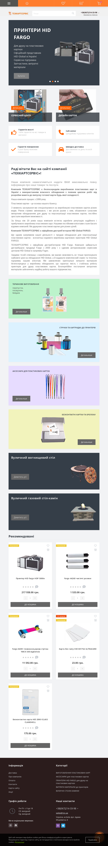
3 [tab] (55, 81)
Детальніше (18, 108)
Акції (11, 792)
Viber (58, 826)
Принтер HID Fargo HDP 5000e (30, 578)
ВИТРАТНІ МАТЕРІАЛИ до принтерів (72, 787)
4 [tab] (58, 81)
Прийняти (92, 840)
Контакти (13, 784)
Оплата (12, 780)
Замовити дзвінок (90, 15)
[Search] (73, 13)
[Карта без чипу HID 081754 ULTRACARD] (78, 631)
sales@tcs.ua (62, 813)
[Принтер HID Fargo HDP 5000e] (30, 561)
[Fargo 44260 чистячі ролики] (78, 561)
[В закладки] (48, 545)
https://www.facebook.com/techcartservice (16, 825)
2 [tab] (52, 81)
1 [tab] (50, 81)
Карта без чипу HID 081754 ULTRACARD (78, 649)
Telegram (63, 826)
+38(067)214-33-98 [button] (66, 808)
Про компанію (15, 776)
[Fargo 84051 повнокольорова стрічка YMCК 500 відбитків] (30, 631)
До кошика (30, 604)
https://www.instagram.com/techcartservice (11, 825)
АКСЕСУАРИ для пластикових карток (72, 776)
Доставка (13, 773)
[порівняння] (48, 549)
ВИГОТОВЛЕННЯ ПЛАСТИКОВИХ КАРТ (73, 773)
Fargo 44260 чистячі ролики (77, 578)
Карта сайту (14, 788)
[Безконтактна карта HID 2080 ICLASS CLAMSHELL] (30, 702)
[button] (90, 12)
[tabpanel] (54, 52)
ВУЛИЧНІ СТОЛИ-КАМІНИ (67, 791)
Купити (21, 75)
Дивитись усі (20, 476)
